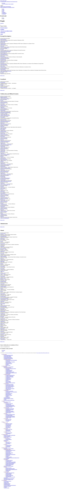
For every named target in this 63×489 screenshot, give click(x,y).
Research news (6, 440)
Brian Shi (1, 326)
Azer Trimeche (2, 333)
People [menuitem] (3, 9)
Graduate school (8, 389)
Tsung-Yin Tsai (2, 196)
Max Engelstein (2, 129)
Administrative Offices (7, 449)
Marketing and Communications (10, 454)
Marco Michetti (2, 303)
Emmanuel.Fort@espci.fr (4, 134)
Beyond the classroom (7, 359)
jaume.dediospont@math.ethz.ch (5, 121)
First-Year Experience (9, 393)
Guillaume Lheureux (3, 286)
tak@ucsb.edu (2, 191)
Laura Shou (2, 186)
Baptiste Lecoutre (2, 278)
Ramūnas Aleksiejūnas (3, 97)
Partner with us (6, 437)
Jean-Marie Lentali (3, 281)
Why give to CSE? (8, 419)
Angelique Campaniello (3, 113)
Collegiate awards (8, 476)
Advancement (8, 446)
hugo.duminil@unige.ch (3, 54)
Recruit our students (7, 436)
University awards (8, 474)
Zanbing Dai (2, 246)
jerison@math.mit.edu (3, 64)
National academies (9, 473)
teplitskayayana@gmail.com (4, 194)
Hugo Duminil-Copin (3, 52)
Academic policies (8, 461)
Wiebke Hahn (2, 261)
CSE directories (8, 433)
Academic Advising (7, 374)
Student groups (8, 365)
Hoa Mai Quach (2, 176)
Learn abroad (8, 392)
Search (2, 5)
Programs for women (9, 363)
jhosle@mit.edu (2, 151)
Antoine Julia (2, 271)
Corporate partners (5, 434)
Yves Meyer (2, 72)
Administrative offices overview (10, 450)
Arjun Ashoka (2, 103)
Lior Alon (1, 100)
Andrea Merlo (2, 301)
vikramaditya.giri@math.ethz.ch (5, 141)
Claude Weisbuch (2, 69)
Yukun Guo (2, 258)
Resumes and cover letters (9, 385)
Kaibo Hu (1, 263)
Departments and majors (7, 367)
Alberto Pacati (2, 169)
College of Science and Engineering (5, 6)
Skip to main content (3, 0)
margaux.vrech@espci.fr (4, 201)
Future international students (8, 357)
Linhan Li (1, 288)
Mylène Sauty (2, 323)
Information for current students (8, 366)
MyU (3, 351)
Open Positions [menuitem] (4, 13)
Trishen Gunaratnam (3, 256)
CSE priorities (8, 443)
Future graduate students (7, 356)
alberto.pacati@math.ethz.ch (4, 171)
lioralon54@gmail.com (3, 102)
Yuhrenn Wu (2, 209)
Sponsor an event (6, 487)
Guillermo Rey (2, 321)
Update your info (8, 417)
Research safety (8, 470)
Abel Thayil (2, 331)
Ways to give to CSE (9, 429)
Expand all (2, 23)
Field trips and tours (7, 484)
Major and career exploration (10, 388)
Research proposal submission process (11, 469)
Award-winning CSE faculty (10, 472)
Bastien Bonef (2, 238)
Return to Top (2, 75)
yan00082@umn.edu (3, 214)
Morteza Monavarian (3, 306)
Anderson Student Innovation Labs (9, 400)
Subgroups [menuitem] (3, 12)
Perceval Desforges (3, 248)
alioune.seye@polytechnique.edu (5, 184)
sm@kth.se (2, 161)
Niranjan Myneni (2, 166)
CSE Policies (6, 459)
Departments (8, 369)
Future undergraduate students (8, 355)
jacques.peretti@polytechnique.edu (5, 174)
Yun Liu (1, 291)
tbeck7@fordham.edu (3, 108)
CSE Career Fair (8, 387)
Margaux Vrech (2, 199)
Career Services (6, 383)
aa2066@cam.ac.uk (3, 105)
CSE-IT (5, 399)
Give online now (8, 420)
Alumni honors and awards (10, 408)
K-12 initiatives (8, 438)
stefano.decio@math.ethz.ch (4, 124)
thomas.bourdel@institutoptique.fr (5, 112)
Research (7, 364)
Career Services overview (9, 384)
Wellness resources (7, 397)
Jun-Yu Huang (2, 266)
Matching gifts (8, 430)
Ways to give (6, 428)
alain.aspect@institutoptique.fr (4, 47)
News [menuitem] (3, 11)
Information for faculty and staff (8, 448)
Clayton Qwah (2, 318)
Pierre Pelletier (2, 308)
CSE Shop (7, 471)
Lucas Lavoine (2, 276)
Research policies (8, 465)
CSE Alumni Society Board (10, 405)
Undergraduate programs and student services (12, 457)
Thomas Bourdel (2, 110)
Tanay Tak (1, 189)
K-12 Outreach (4, 480)
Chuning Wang (2, 206)
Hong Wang (2, 336)
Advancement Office (9, 432)
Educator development (7, 486)
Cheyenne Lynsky (3, 296)
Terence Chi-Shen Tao (3, 87)
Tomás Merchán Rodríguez (4, 298)
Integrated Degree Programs (10, 371)
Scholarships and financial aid (8, 358)
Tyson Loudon (2, 293)
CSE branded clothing (9, 415)
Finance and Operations (9, 452)
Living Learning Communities (10, 361)
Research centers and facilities (10, 468)
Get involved (6, 402)
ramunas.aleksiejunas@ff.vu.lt (4, 98)
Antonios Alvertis (2, 233)
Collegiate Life (6, 390)
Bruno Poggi (2, 316)
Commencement (8, 379)
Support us (5, 441)
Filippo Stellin (2, 328)
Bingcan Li (2, 156)
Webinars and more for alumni (10, 414)
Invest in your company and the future (9, 435)
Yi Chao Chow (2, 243)
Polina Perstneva (2, 311)
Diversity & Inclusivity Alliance (8, 398)
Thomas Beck (2, 107)
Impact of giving (8, 427)
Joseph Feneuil (2, 251)
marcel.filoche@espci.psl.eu (4, 57)
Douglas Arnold (2, 42)
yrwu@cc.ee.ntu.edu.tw (3, 211)
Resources (5, 413)
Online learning (8, 373)
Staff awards (6, 477)
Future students (4, 354)
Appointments (8, 377)
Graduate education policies (10, 463)
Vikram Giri (2, 139)
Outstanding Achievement (9, 409)
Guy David (2, 49)
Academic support (8, 378)
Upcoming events (8, 404)
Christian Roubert (3, 179)
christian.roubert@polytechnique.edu (5, 181)
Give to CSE (6, 418)
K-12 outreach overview (7, 481)
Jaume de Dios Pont (3, 119)
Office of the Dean (8, 451)
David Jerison (2, 62)
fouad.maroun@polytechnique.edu (5, 164)
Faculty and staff (4, 447)
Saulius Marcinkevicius (3, 159)
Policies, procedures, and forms (10, 382)
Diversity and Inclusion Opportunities (11, 360)
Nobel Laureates (8, 412)
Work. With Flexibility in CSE (8, 479)
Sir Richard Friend (3, 59)
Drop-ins (7, 380)
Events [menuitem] (3, 10)
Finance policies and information (10, 462)
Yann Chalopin (2, 117)
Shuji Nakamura (2, 82)
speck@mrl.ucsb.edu (3, 67)
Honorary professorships (9, 475)
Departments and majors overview (11, 368)
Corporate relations (8, 445)
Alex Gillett (2, 253)
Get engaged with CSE (9, 403)
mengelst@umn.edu (3, 131)
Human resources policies (9, 464)
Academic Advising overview (10, 375)
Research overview (8, 467)
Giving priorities (8, 425)
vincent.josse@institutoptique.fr (5, 154)
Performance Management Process (9, 478)
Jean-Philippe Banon (3, 236)
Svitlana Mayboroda (3, 39)
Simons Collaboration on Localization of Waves (7, 7)
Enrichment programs (7, 483)
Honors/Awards (6, 407)
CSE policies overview (9, 460)
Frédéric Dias (2, 126)
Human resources (8, 453)
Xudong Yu (2, 216)
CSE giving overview (9, 423)
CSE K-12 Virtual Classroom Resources (10, 485)
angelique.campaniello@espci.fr (5, 115)
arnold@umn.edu (2, 44)
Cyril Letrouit (2, 283)
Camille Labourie (2, 273)
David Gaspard (2, 136)
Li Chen (1, 241)
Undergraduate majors (9, 370)
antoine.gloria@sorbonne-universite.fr (5, 144)
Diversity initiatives (9, 439)
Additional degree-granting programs (11, 372)
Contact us (5, 444)
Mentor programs (8, 362)
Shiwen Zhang (2, 338)
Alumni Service (8, 410)
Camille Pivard (2, 313)
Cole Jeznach (2, 268)
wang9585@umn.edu (3, 204)
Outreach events (6, 482)
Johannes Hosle (2, 149)
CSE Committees (6, 458)
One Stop (3, 3)
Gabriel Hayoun (2, 146)
